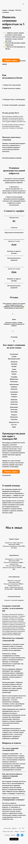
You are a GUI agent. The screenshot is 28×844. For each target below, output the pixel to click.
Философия (14, 411)
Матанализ (14, 389)
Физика (14, 374)
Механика (14, 394)
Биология (14, 371)
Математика (14, 381)
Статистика (14, 419)
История (14, 366)
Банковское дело (14, 422)
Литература (14, 361)
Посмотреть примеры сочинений (11, 158)
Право (14, 427)
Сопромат (14, 396)
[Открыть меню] (23, 4)
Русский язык (14, 354)
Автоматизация (14, 384)
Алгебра (14, 356)
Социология (14, 402)
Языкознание (14, 407)
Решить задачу (11, 60)
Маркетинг (14, 399)
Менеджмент (14, 417)
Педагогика (14, 409)
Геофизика (14, 386)
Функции (11, 10)
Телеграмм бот (6, 475)
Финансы (14, 414)
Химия (14, 369)
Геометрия (14, 364)
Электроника (14, 392)
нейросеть (9, 442)
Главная (4, 10)
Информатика (14, 379)
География (14, 376)
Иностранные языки (14, 358)
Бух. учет (14, 424)
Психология (14, 404)
